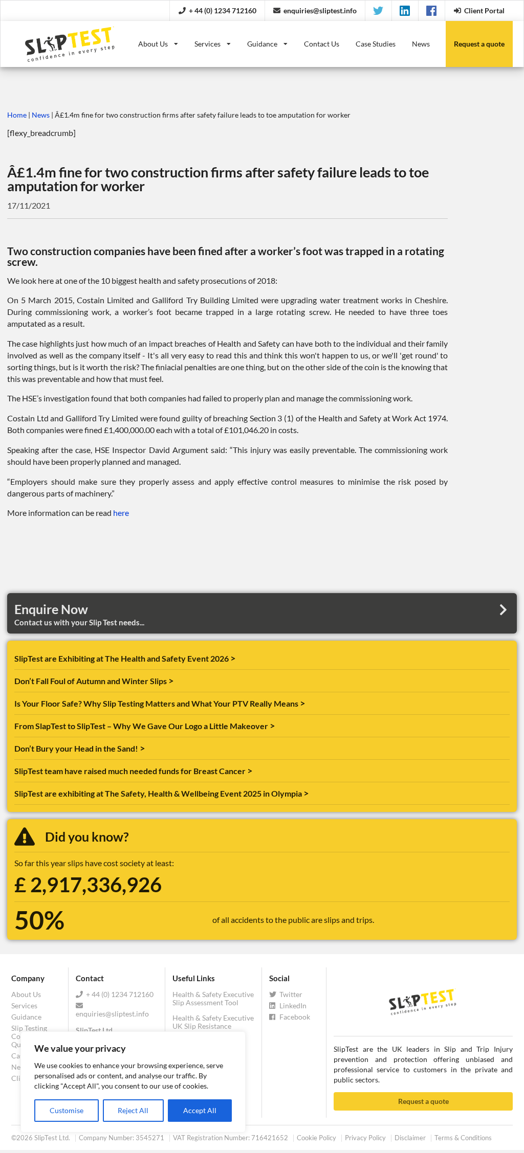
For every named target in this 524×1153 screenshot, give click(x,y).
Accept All (199, 1110)
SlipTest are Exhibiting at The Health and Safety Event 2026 (122, 658)
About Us (153, 43)
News (421, 43)
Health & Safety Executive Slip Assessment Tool (213, 998)
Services (207, 43)
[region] (133, 1082)
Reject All (133, 1110)
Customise (66, 1110)
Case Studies (376, 43)
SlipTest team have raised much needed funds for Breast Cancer (130, 771)
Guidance (262, 43)
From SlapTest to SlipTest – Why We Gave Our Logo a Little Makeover (142, 726)
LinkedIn (292, 1005)
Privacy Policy (365, 1138)
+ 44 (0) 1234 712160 (222, 10)
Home (17, 114)
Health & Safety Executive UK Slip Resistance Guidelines (213, 1025)
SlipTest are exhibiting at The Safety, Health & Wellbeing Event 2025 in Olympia (158, 793)
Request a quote (423, 1101)
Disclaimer (410, 1138)
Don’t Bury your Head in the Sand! (77, 748)
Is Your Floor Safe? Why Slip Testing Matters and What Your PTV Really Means (157, 703)
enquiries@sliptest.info (320, 10)
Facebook (294, 1016)
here (121, 512)
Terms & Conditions (463, 1138)
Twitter (290, 994)
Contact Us (321, 43)
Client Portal (484, 10)
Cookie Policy (316, 1138)
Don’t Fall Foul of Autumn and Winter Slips (91, 681)
